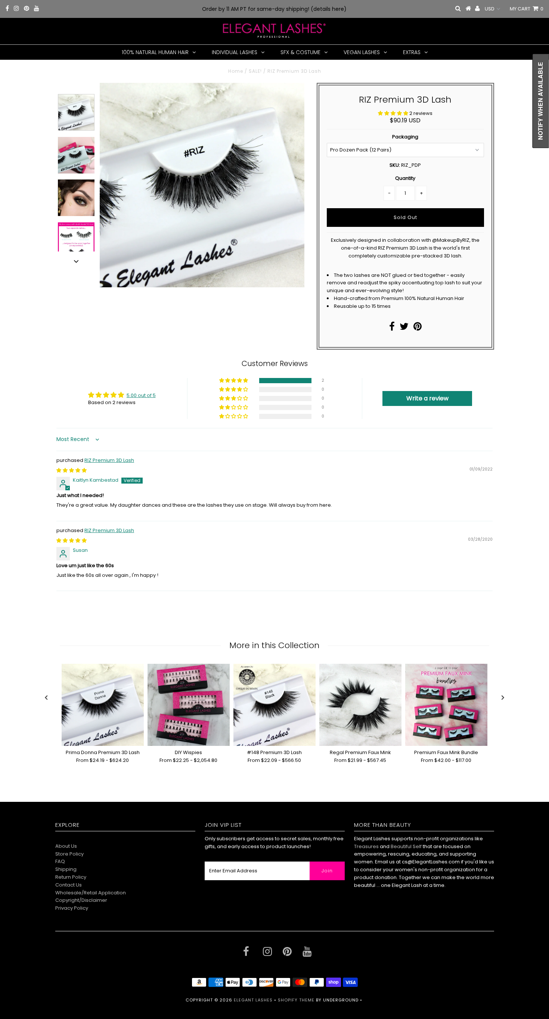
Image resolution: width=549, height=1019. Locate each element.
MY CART (526, 8)
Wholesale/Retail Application (90, 892)
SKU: (395, 165)
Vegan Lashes (362, 52)
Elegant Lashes (253, 1000)
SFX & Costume (300, 52)
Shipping (66, 869)
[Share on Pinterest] (417, 328)
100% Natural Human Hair (155, 52)
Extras (412, 52)
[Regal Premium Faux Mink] (360, 705)
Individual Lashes (234, 52)
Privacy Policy (71, 908)
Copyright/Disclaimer (81, 900)
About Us (66, 846)
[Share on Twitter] (404, 328)
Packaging (405, 136)
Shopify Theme (296, 1000)
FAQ (60, 861)
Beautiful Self (406, 846)
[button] (393, 113)
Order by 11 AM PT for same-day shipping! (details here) (274, 9)
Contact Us (68, 884)
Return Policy (70, 877)
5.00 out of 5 (141, 395)
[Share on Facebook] (392, 328)
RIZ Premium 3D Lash (109, 460)
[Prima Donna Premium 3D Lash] (103, 705)
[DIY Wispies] (189, 705)
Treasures (367, 846)
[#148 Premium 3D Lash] (274, 705)
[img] (71, 470)
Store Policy (69, 853)
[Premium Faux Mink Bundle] (446, 705)
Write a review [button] (427, 398)
